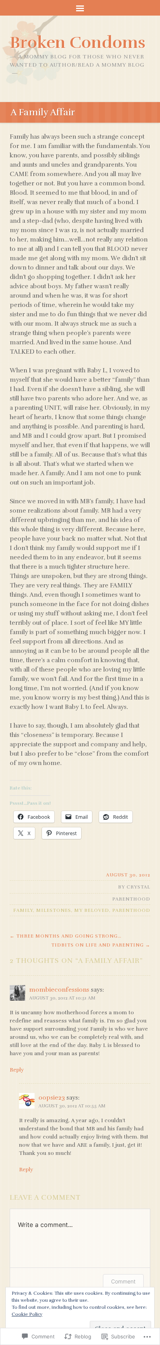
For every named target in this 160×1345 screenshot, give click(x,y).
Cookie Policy (27, 1314)
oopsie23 (51, 1098)
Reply (17, 1069)
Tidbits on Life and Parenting (100, 945)
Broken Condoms (78, 42)
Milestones (53, 910)
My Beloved (91, 910)
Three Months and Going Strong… (66, 936)
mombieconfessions (59, 990)
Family (23, 910)
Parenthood (131, 899)
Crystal (138, 887)
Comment (123, 1281)
